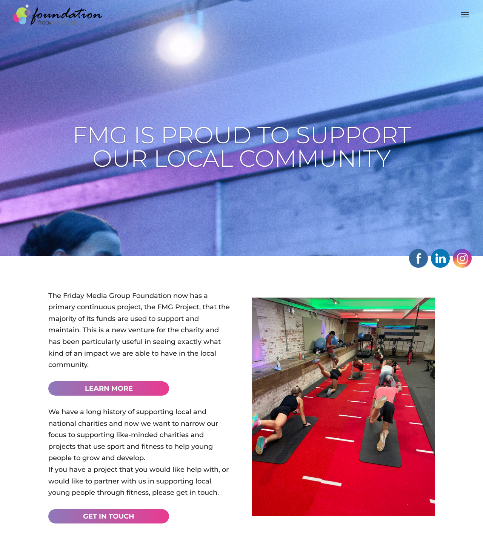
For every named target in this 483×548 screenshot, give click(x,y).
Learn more (109, 388)
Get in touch (108, 516)
